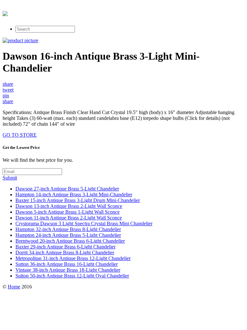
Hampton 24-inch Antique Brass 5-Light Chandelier (68, 235)
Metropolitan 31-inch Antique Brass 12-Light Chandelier (73, 258)
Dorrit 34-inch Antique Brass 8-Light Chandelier (64, 252)
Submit (10, 177)
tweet (8, 89)
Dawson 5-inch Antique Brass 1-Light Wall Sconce (67, 212)
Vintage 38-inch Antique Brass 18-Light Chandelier (67, 270)
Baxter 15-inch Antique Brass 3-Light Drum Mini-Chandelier (77, 200)
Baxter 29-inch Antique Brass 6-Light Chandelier (65, 246)
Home (14, 286)
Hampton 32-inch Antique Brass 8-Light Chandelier (68, 229)
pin (6, 95)
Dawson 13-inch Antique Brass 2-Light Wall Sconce (68, 206)
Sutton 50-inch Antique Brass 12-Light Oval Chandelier (72, 275)
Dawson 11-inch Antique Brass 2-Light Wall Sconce (68, 217)
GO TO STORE (20, 135)
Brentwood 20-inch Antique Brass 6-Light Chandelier (70, 241)
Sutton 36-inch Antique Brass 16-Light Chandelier (66, 264)
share (8, 84)
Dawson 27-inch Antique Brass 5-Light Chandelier (67, 188)
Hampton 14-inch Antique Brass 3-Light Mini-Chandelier (73, 194)
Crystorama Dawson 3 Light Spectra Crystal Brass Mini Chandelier (83, 223)
